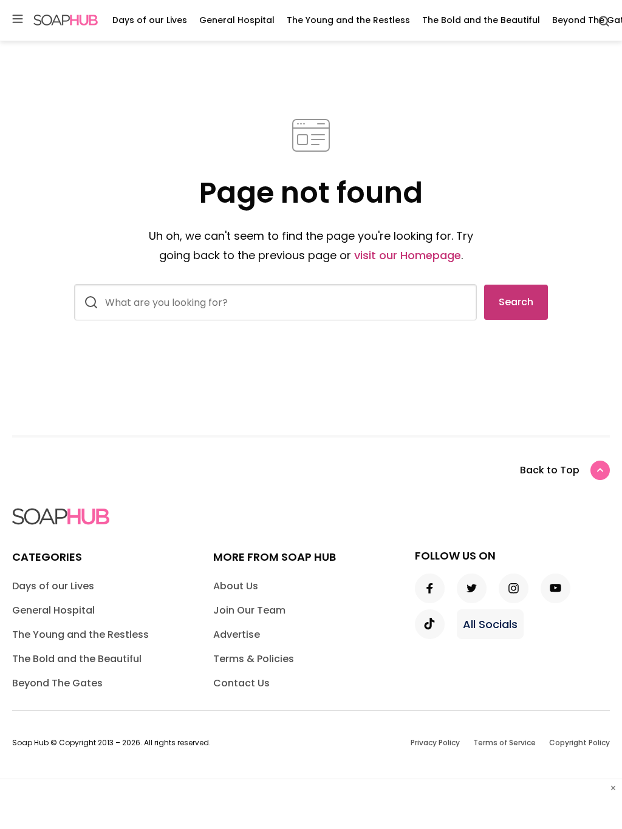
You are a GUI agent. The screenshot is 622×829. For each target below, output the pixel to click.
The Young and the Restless (348, 20)
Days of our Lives (149, 20)
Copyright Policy (579, 742)
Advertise (236, 634)
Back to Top (549, 470)
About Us (235, 586)
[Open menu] (17, 20)
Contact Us (241, 683)
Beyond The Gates (57, 683)
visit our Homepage (407, 255)
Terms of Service (504, 742)
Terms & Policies (253, 659)
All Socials (490, 624)
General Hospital (237, 20)
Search (516, 302)
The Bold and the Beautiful (481, 20)
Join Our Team (249, 610)
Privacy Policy (435, 742)
